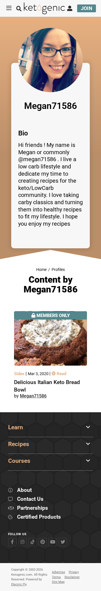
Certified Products (39, 517)
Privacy (74, 572)
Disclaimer (72, 577)
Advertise (58, 572)
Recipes (18, 444)
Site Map (58, 582)
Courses (19, 460)
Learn (15, 427)
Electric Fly (18, 584)
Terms (56, 577)
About (24, 490)
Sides (20, 373)
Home (41, 269)
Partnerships (32, 508)
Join (87, 8)
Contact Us (30, 499)
